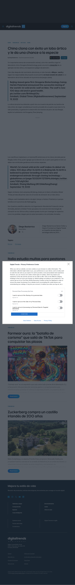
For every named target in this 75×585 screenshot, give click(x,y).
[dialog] (37, 292)
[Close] (69, 264)
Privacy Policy (48, 320)
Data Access (37, 320)
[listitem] (37, 291)
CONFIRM (24, 314)
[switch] (60, 295)
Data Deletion (27, 320)
